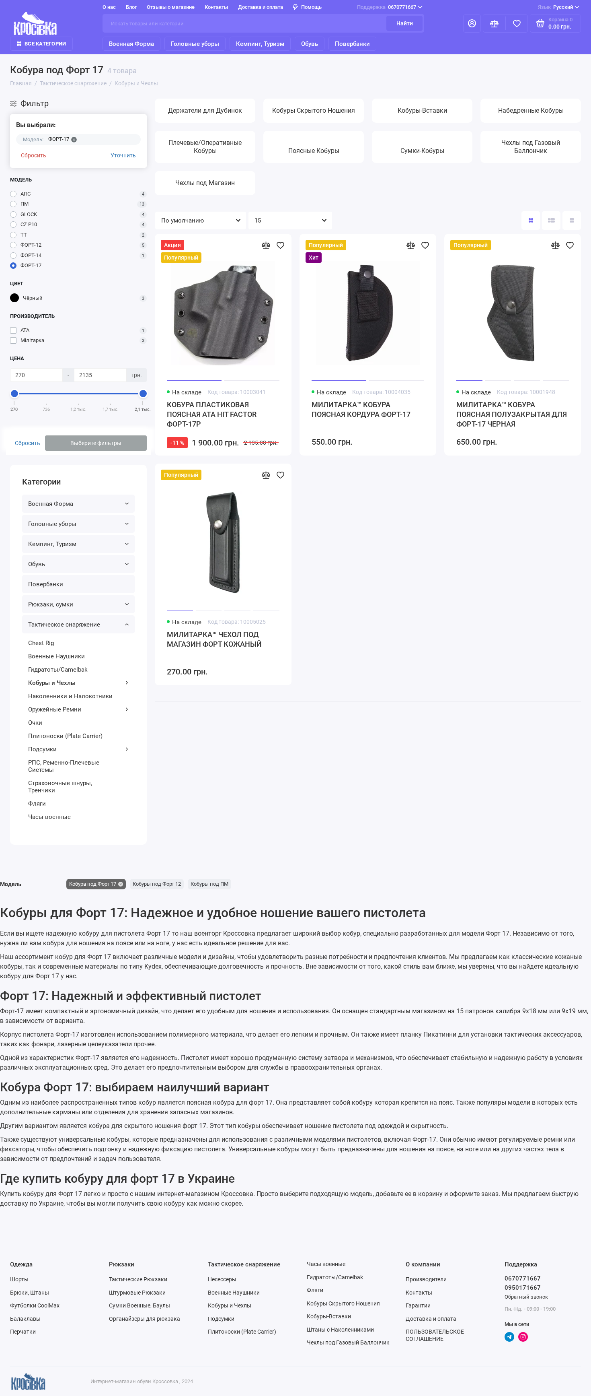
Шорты (19, 1279)
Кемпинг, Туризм (260, 43)
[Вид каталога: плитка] (530, 220)
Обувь (309, 43)
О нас (109, 7)
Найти (404, 23)
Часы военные (49, 817)
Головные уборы (195, 43)
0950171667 (523, 1287)
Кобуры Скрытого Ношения (343, 1303)
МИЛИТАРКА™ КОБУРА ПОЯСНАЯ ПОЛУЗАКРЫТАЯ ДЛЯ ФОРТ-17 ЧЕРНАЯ (511, 414)
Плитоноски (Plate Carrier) (65, 736)
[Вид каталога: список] (551, 220)
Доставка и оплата (260, 7)
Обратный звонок (526, 1297)
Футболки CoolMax (35, 1305)
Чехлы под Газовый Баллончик (348, 1342)
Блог (131, 7)
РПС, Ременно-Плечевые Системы (63, 766)
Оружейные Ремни (54, 709)
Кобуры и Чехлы (52, 683)
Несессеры (222, 1279)
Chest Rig (41, 643)
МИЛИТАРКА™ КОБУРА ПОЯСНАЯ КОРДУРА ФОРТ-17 (361, 409)
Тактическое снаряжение (64, 624)
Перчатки (23, 1331)
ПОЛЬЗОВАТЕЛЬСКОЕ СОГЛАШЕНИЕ (435, 1335)
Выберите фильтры (95, 443)
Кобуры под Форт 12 (157, 884)
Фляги (37, 803)
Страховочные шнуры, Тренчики (60, 786)
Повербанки (352, 43)
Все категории (45, 44)
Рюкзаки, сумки (50, 604)
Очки (35, 722)
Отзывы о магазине (171, 7)
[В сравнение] (266, 245)
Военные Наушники (56, 656)
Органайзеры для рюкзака (144, 1319)
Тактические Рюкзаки (138, 1279)
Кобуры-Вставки (329, 1316)
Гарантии (418, 1305)
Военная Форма (131, 43)
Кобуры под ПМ (209, 884)
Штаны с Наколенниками (340, 1329)
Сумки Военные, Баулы (139, 1305)
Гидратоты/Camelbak (58, 669)
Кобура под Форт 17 (92, 884)
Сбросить (33, 155)
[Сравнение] (494, 23)
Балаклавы (25, 1319)
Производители (426, 1279)
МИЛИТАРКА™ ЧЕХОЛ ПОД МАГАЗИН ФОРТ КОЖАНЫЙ (214, 639)
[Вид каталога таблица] (571, 220)
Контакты (216, 7)
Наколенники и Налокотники (70, 696)
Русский (555, 7)
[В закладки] (280, 245)
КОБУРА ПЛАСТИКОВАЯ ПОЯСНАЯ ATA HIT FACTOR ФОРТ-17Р (212, 414)
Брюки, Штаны (29, 1292)
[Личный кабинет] (472, 23)
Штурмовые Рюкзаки (137, 1292)
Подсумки (42, 749)
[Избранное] (516, 23)
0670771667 (386, 7)
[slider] (14, 393)
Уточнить (123, 155)
